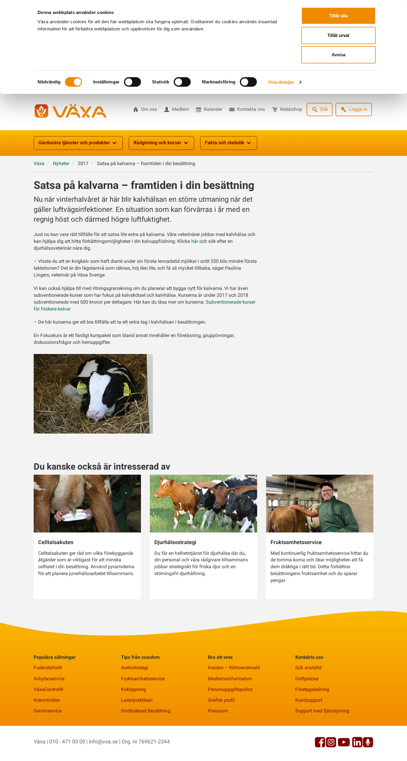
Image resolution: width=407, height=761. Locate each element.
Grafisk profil (221, 700)
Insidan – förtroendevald (234, 667)
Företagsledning (312, 689)
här (195, 241)
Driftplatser (307, 678)
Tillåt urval (338, 35)
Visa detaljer (281, 82)
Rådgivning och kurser (157, 142)
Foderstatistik (48, 667)
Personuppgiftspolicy (230, 689)
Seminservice (48, 711)
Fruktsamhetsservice (142, 678)
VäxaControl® (48, 689)
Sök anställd (308, 667)
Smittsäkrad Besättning (145, 711)
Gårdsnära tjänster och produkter (74, 142)
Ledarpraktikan (137, 700)
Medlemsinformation (230, 678)
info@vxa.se (103, 741)
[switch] (132, 82)
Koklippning (133, 689)
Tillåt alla (338, 15)
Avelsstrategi (134, 667)
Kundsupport (308, 700)
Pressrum (218, 711)
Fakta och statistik (224, 142)
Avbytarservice (49, 678)
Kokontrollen (47, 700)
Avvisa (338, 54)
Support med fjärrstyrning (322, 711)
